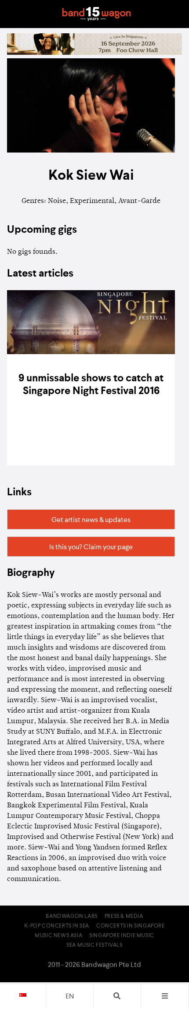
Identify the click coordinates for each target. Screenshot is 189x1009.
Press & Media (124, 916)
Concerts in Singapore (130, 926)
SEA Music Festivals (94, 945)
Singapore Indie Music (121, 935)
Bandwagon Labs (71, 916)
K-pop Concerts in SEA (56, 926)
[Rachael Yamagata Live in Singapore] (94, 53)
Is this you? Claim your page (91, 547)
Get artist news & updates (91, 520)
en (69, 996)
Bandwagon (96, 14)
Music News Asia (58, 935)
